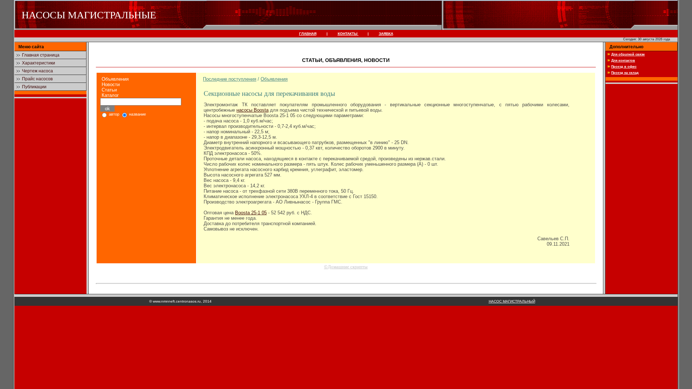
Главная (307, 34)
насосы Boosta (252, 110)
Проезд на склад (625, 73)
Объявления (115, 79)
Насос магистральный (512, 301)
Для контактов (623, 60)
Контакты (348, 34)
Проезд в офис (623, 66)
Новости (111, 84)
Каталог (110, 95)
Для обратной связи (628, 54)
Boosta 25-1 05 (251, 212)
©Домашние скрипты (346, 266)
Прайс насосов (37, 78)
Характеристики (38, 63)
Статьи (109, 90)
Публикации (34, 86)
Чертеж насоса (37, 70)
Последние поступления (229, 79)
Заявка (386, 34)
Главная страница (40, 55)
